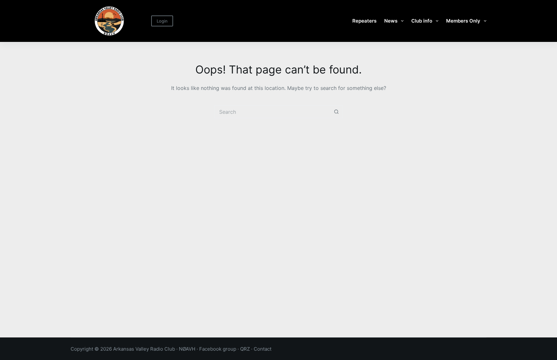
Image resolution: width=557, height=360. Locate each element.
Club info (421, 21)
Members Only (463, 21)
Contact (262, 349)
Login (162, 21)
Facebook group (217, 349)
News (390, 21)
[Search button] (336, 111)
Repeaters (364, 21)
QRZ (245, 349)
